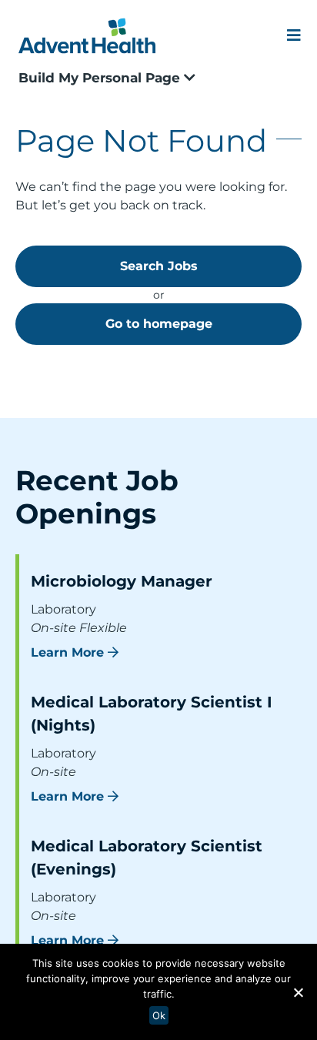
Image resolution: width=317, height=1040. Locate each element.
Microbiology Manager (121, 581)
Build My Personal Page (101, 77)
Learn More (67, 652)
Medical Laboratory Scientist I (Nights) (151, 713)
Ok (158, 1015)
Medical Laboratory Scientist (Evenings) (146, 857)
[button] (297, 992)
